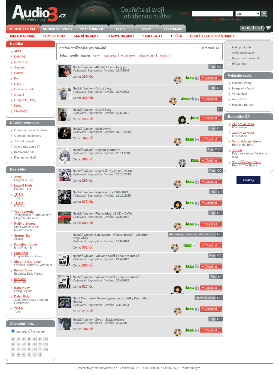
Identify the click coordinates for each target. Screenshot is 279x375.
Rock (17, 83)
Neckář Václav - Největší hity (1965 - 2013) (102, 171)
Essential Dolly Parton (28, 272)
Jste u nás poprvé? (27, 146)
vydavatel (38, 331)
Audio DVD (239, 99)
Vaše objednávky (243, 52)
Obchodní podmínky (27, 135)
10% (196, 117)
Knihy (18, 105)
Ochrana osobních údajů (30, 130)
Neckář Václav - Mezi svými (92, 128)
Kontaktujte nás (24, 152)
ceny (97, 55)
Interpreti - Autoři (243, 88)
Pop (16, 78)
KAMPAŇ (20, 56)
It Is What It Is (25, 246)
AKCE (18, 51)
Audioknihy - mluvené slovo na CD (192, 234)
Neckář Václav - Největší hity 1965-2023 (100, 192)
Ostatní (19, 94)
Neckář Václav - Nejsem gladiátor (96, 149)
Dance (18, 73)
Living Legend (23, 289)
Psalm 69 (20, 280)
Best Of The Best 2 (246, 163)
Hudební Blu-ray (243, 104)
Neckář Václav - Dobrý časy (92, 88)
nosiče (163, 55)
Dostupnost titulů (25, 157)
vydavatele (128, 55)
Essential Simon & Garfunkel (33, 263)
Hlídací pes (239, 63)
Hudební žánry (242, 83)
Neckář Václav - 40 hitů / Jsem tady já (99, 67)
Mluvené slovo (205, 297)
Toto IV (18, 196)
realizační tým (191, 368)
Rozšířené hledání (207, 19)
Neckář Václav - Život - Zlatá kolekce (98, 319)
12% (192, 77)
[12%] (197, 77)
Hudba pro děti (24, 89)
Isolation (19, 204)
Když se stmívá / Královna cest (249, 153)
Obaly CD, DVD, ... (26, 100)
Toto (18, 310)
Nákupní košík (241, 47)
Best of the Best (246, 143)
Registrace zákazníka (246, 58)
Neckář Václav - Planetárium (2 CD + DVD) (102, 213)
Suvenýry (20, 111)
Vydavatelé (239, 93)
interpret (21, 331)
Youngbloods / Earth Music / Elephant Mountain (32, 215)
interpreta (110, 55)
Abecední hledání (232, 19)
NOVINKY (21, 62)
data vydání (147, 55)
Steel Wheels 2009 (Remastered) (26, 227)
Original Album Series (28, 254)
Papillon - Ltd (23, 187)
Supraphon (94, 70)
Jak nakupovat (24, 141)
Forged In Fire (23, 178)
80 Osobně (243, 125)
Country (19, 67)
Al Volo (22, 237)
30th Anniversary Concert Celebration (31, 300)
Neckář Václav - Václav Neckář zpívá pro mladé (106, 256)
